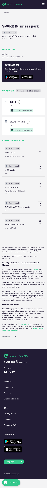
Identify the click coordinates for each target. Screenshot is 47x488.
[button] (43, 4)
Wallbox (35, 269)
